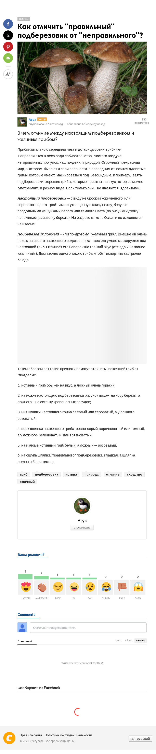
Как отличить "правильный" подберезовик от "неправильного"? (80, 31)
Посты (23, 18)
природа (91, 474)
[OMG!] (137, 587)
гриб (23, 474)
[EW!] (89, 587)
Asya (32, 119)
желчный (27, 481)
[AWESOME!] (41, 587)
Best (118, 640)
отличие (112, 474)
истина (71, 474)
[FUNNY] (105, 587)
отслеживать (82, 527)
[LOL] (73, 587)
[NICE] (57, 587)
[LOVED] (25, 587)
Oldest (129, 640)
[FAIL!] (121, 587)
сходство (134, 474)
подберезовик (46, 474)
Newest (140, 640)
